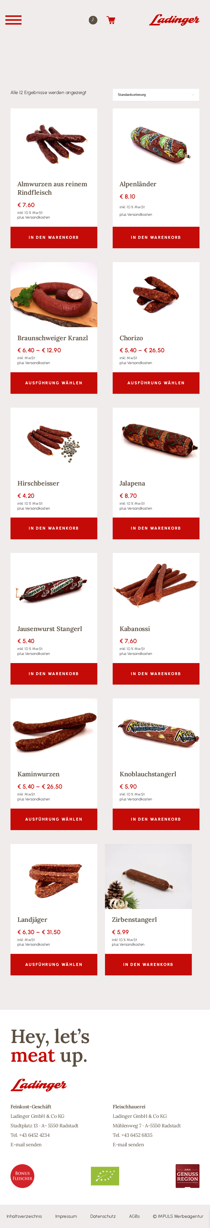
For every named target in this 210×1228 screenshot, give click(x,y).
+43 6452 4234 (34, 1135)
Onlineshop (110, 20)
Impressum (66, 1216)
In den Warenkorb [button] (54, 237)
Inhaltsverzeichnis (24, 1216)
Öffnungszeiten (93, 20)
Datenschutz (103, 1216)
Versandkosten (37, 217)
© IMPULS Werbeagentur (178, 1216)
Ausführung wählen (53, 382)
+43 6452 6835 (136, 1135)
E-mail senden (26, 1144)
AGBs (134, 1216)
